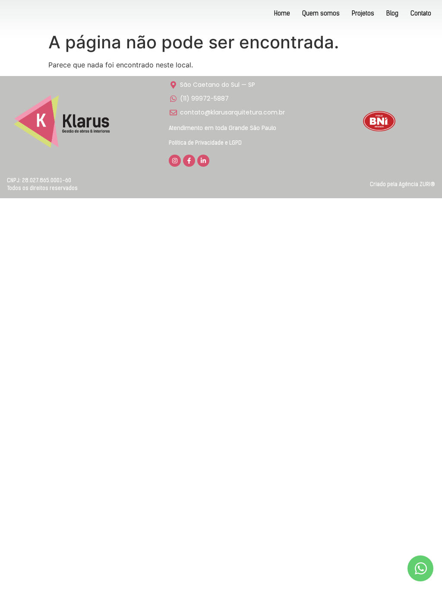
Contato (420, 14)
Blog (392, 14)
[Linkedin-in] (203, 161)
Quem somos (321, 14)
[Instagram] (175, 161)
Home (282, 14)
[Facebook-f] (189, 161)
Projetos (363, 14)
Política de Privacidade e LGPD (205, 143)
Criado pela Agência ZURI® (402, 184)
